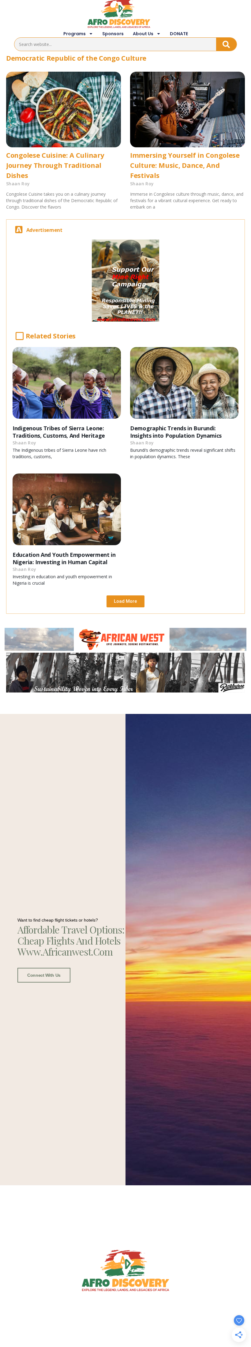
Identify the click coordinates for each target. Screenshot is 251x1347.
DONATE (179, 34)
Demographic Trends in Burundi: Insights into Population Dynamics (176, 431)
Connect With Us (43, 975)
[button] (125, 601)
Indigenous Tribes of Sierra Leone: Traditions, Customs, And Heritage (59, 431)
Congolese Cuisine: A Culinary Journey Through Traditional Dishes (55, 165)
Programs (74, 34)
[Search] (226, 44)
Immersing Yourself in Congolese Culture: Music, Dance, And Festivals (185, 165)
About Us (143, 34)
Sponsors (113, 34)
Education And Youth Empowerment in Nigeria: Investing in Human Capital (64, 558)
